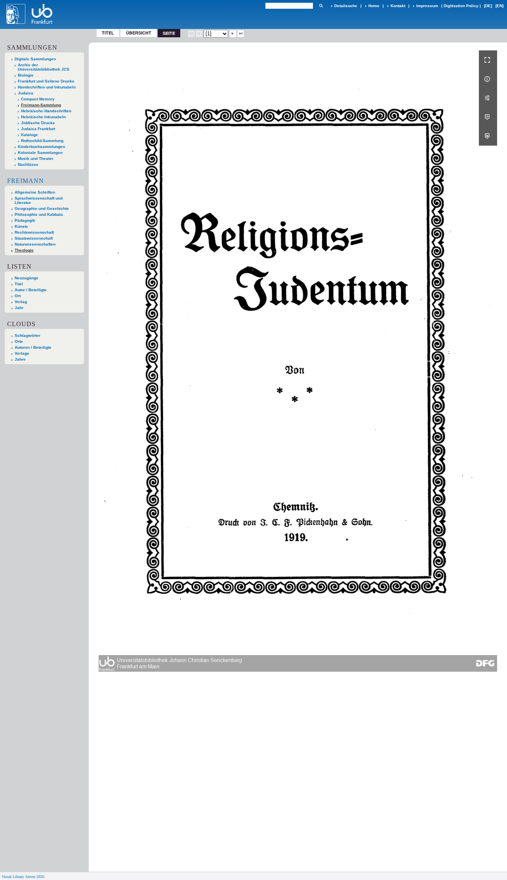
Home (373, 6)
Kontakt (398, 6)
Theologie (24, 250)
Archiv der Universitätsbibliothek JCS (43, 67)
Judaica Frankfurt (38, 129)
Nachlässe (28, 164)
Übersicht (138, 33)
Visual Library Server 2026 (23, 876)
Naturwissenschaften (35, 244)
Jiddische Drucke (38, 123)
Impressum (427, 6)
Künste (21, 226)
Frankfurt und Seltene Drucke (46, 81)
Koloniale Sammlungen (40, 152)
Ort (18, 296)
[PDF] (488, 117)
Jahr (19, 308)
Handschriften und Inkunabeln (47, 87)
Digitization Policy (461, 6)
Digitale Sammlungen (35, 59)
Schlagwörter (27, 335)
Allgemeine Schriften (35, 192)
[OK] (321, 5)
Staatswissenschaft (34, 238)
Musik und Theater (35, 158)
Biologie (26, 75)
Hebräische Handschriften (46, 111)
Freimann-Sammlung (41, 105)
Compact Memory (38, 99)
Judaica (25, 93)
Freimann (25, 180)
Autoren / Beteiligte (33, 347)
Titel (108, 33)
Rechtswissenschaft (34, 232)
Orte (19, 341)
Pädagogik (25, 220)
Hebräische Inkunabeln (43, 117)
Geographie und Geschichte (42, 208)
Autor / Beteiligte (31, 290)
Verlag (21, 302)
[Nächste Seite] (233, 34)
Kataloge (29, 135)
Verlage (22, 353)
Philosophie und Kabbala (39, 214)
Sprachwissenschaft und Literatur (39, 200)
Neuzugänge (26, 278)
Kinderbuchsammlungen (41, 146)
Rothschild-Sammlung (42, 140)
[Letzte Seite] (241, 34)
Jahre (20, 359)
